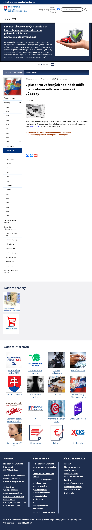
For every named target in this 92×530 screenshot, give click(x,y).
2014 (7, 207)
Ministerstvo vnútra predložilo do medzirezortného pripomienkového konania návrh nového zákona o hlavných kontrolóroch (25, 32)
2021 (7, 129)
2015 (7, 203)
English (53, 7)
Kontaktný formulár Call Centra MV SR (13, 498)
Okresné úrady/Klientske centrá (43, 475)
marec (9, 181)
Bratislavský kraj (11, 240)
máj (8, 177)
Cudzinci (67, 480)
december (10, 146)
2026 (7, 107)
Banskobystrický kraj (11, 234)
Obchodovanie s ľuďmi (73, 477)
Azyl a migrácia (40, 486)
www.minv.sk (34, 126)
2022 (7, 124)
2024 (7, 116)
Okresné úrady (31, 72)
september (11, 159)
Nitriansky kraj (10, 248)
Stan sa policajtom (72, 467)
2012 (7, 216)
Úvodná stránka (9, 98)
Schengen (38, 499)
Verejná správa (40, 489)
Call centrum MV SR (72, 489)
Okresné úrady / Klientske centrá (9, 228)
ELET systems (43, 520)
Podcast (67, 464)
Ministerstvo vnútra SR (44, 464)
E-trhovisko (69, 493)
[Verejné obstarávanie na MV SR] (11, 324)
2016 (7, 198)
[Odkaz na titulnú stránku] (15, 8)
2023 (7, 120)
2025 (7, 111)
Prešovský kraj (11, 253)
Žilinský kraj (9, 266)
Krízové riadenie (41, 496)
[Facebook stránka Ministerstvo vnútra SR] (58, 9)
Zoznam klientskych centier (11, 271)
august (9, 164)
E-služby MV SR (70, 470)
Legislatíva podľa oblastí (10, 221)
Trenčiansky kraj (11, 257)
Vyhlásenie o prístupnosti (71, 520)
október (9, 155)
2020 (7, 133)
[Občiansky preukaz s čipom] (11, 302)
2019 (7, 138)
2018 (7, 142)
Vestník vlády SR (71, 473)
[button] (12, 18)
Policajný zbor (40, 483)
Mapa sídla (54, 520)
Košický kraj (10, 244)
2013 (7, 212)
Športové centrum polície (45, 512)
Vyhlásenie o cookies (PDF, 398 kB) (17, 523)
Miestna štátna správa (73, 483)
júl (7, 168)
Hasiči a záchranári (42, 492)
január (9, 190)
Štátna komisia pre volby (45, 467)
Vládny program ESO (73, 486)
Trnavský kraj (10, 262)
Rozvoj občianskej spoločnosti (40, 507)
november (10, 150)
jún (8, 172)
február (9, 185)
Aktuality (7, 103)
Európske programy (42, 480)
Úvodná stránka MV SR (13, 72)
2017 (7, 194)
